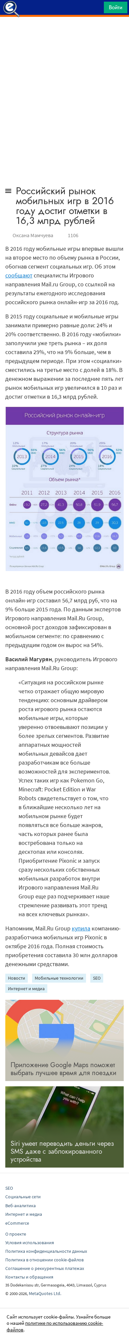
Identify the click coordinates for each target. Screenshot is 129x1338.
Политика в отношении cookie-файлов (44, 1260)
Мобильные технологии (59, 978)
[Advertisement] (64, 33)
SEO (97, 978)
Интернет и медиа (26, 989)
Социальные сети (23, 1197)
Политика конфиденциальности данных (46, 1251)
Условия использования (29, 1243)
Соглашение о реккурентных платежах (44, 1268)
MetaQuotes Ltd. (45, 1293)
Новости (16, 978)
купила (81, 928)
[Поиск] (97, 9)
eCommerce (17, 1223)
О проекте (15, 1234)
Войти (115, 7)
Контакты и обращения (29, 1277)
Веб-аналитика (20, 1206)
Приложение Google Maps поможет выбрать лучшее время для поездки (63, 1069)
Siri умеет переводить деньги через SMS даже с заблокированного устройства (62, 1151)
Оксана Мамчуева (33, 235)
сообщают (18, 275)
